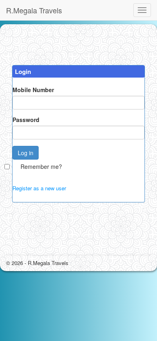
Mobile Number (33, 90)
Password (25, 120)
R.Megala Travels (34, 10)
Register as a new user (39, 188)
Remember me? (41, 166)
